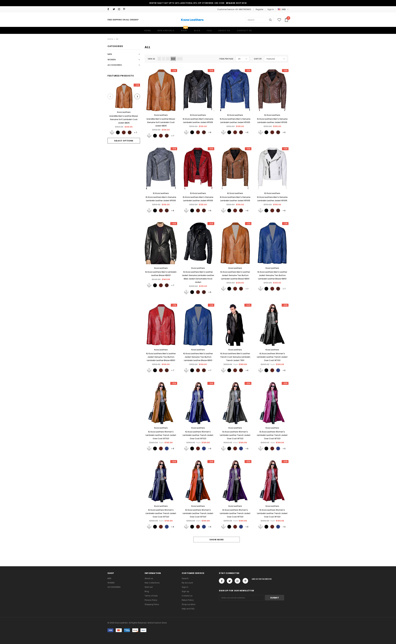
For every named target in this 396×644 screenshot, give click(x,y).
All (117, 39)
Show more (216, 539)
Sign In (270, 9)
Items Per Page (226, 58)
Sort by (258, 58)
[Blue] (278, 370)
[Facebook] (109, 9)
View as (151, 58)
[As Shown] (112, 132)
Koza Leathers (192, 20)
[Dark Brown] (129, 132)
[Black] (118, 132)
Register (259, 9)
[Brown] (123, 132)
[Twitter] (115, 9)
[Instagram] (120, 9)
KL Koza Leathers (198, 115)
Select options (123, 140)
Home (110, 39)
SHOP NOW (241, 3)
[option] (123, 113)
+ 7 (135, 132)
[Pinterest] (125, 9)
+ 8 (209, 132)
